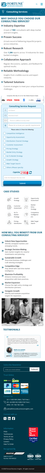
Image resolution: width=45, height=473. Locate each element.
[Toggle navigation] (42, 4)
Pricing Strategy (12, 149)
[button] (6, 344)
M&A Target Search (13, 164)
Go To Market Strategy (14, 156)
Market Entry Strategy (14, 152)
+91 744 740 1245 (17, 405)
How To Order (9, 444)
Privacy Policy (8, 439)
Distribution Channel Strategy (17, 141)
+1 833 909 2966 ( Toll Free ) (19, 399)
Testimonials (8, 434)
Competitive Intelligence (15, 133)
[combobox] (5, 121)
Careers (6, 442)
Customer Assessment (14, 145)
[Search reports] (36, 4)
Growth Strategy (12, 160)
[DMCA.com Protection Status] (8, 380)
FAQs (5, 431)
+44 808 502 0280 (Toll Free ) (19, 402)
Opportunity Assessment (15, 137)
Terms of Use (8, 437)
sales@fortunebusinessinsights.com (20, 409)
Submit (22, 183)
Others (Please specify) (14, 167)
